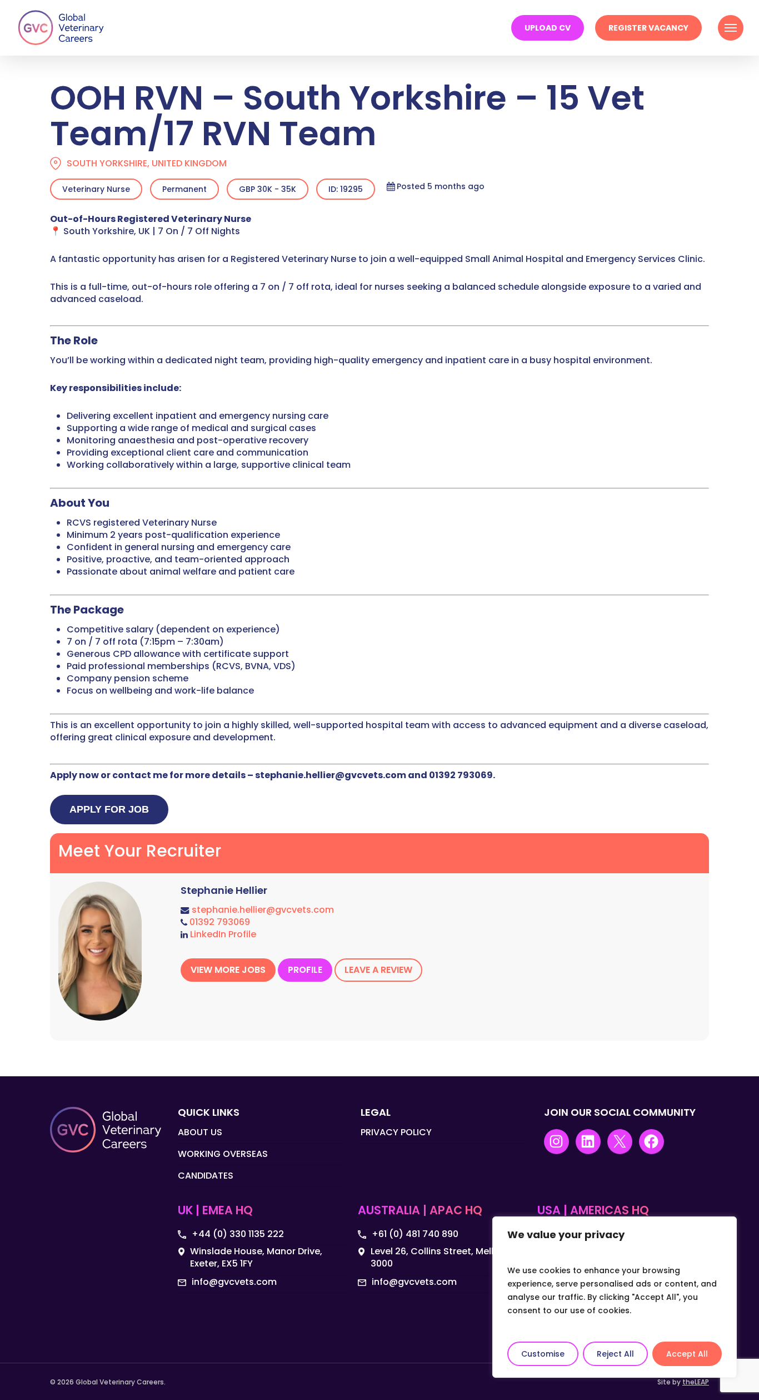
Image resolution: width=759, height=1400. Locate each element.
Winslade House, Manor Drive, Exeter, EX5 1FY (256, 1257)
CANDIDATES (205, 1175)
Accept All (687, 1353)
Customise (543, 1353)
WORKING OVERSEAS (223, 1153)
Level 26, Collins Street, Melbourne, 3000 (448, 1257)
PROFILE (305, 969)
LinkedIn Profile (223, 934)
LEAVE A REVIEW (378, 969)
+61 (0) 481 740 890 (415, 1234)
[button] (730, 28)
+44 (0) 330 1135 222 (238, 1234)
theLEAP (695, 1382)
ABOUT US (200, 1132)
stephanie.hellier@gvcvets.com (263, 909)
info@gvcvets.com (234, 1282)
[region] (614, 1297)
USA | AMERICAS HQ (593, 1211)
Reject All (615, 1353)
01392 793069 (219, 922)
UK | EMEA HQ (215, 1211)
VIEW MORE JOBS (228, 969)
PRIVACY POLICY (396, 1132)
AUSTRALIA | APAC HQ (420, 1211)
